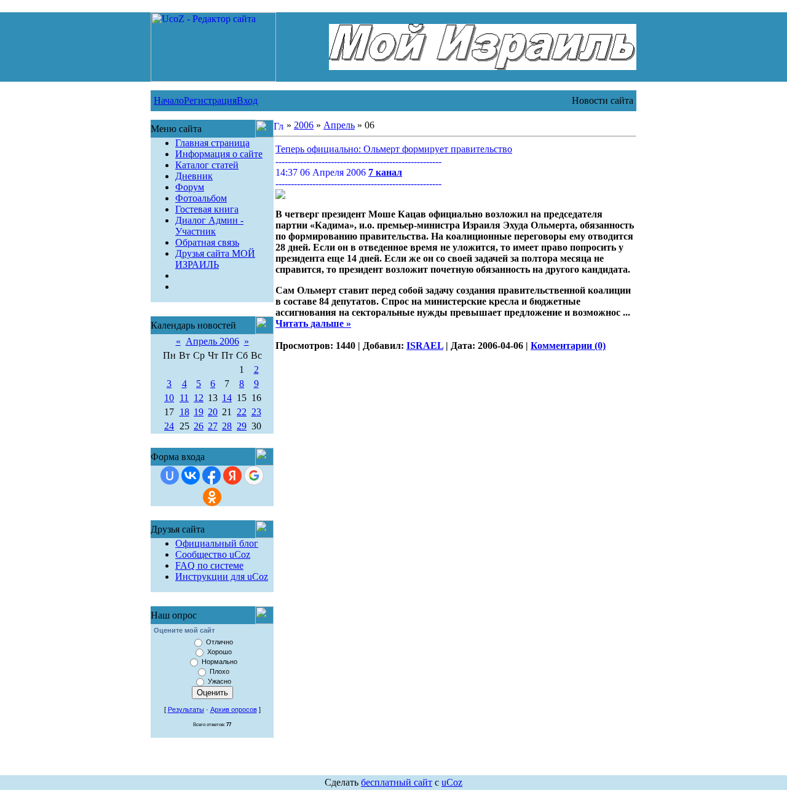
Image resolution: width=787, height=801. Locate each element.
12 (199, 398)
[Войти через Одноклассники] (212, 497)
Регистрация (210, 100)
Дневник (194, 176)
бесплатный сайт (396, 782)
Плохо (219, 671)
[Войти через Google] (254, 475)
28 (227, 426)
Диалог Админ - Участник (209, 225)
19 (199, 412)
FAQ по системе (209, 565)
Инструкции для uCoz (221, 576)
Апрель (339, 125)
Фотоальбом (201, 198)
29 (242, 426)
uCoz (451, 782)
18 (184, 412)
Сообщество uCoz (212, 554)
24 (169, 426)
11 (184, 398)
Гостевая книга (207, 209)
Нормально (219, 661)
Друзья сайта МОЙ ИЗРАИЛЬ (215, 259)
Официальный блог (216, 543)
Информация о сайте (219, 154)
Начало (169, 100)
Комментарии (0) (568, 345)
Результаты (186, 709)
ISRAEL (424, 345)
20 (213, 412)
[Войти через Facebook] (211, 475)
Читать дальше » (313, 323)
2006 (304, 125)
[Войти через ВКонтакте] (190, 475)
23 (256, 412)
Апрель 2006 (212, 341)
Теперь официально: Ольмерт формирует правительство (393, 149)
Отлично (219, 642)
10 (169, 398)
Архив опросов (233, 709)
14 (227, 398)
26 (199, 426)
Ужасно (219, 681)
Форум (189, 187)
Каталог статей (207, 165)
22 (242, 412)
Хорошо (219, 651)
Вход (247, 100)
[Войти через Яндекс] (232, 475)
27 (213, 426)
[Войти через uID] (169, 475)
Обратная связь (207, 242)
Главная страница (212, 143)
